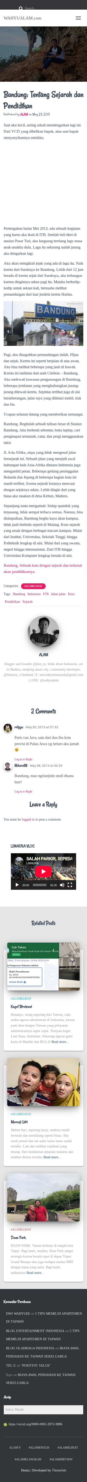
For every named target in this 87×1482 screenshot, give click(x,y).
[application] (43, 871)
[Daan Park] (43, 1197)
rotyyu (18, 727)
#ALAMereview (61, 1459)
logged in (28, 819)
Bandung (19, 594)
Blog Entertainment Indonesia (35, 1331)
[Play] (17, 885)
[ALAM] (43, 631)
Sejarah (27, 602)
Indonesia (34, 594)
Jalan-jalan (58, 594)
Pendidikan (12, 602)
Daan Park (18, 1237)
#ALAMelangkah (28, 1459)
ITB (46, 594)
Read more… (60, 1042)
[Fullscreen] (69, 885)
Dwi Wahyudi (18, 1313)
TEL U (11, 1365)
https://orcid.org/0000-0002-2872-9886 (35, 1424)
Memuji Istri (19, 1122)
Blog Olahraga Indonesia (30, 1348)
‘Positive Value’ (36, 1365)
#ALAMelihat (33, 586)
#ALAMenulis (39, 1447)
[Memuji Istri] (43, 1081)
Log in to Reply (23, 759)
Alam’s (15, 1447)
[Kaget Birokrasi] (43, 966)
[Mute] (62, 885)
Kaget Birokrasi (21, 1006)
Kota (71, 594)
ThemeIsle (59, 1470)
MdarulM (20, 765)
